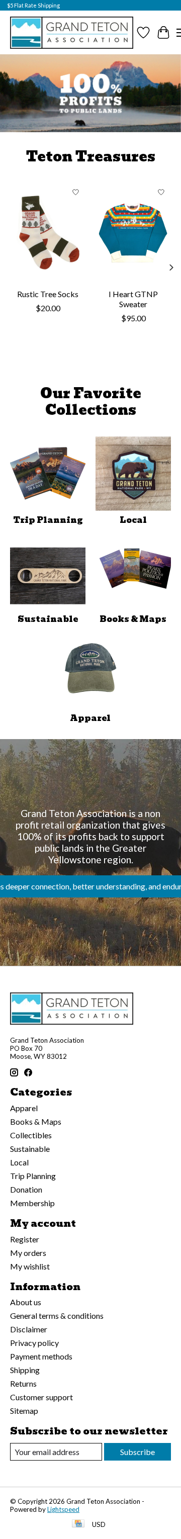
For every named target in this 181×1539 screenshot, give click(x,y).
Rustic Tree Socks (47, 293)
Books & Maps (133, 619)
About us (25, 1302)
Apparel (90, 718)
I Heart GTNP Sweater (133, 298)
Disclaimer (28, 1329)
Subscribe (137, 1452)
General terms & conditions (57, 1315)
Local (133, 520)
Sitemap (24, 1410)
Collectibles (31, 1135)
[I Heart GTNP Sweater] (133, 233)
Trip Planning (48, 520)
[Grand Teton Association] (71, 32)
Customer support (41, 1397)
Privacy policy (34, 1342)
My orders (28, 1252)
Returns (23, 1383)
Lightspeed (63, 1509)
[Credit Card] (78, 1524)
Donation (26, 1189)
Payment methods (41, 1356)
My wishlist (30, 1266)
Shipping (25, 1370)
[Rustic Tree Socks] (47, 233)
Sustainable (48, 619)
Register (24, 1239)
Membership (32, 1203)
